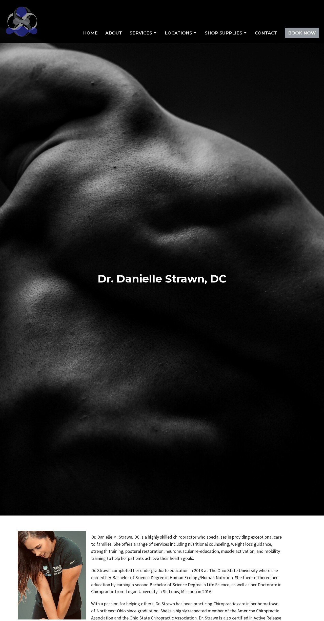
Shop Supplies (223, 33)
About (113, 33)
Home (90, 33)
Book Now (302, 33)
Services (141, 33)
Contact (266, 33)
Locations (178, 33)
